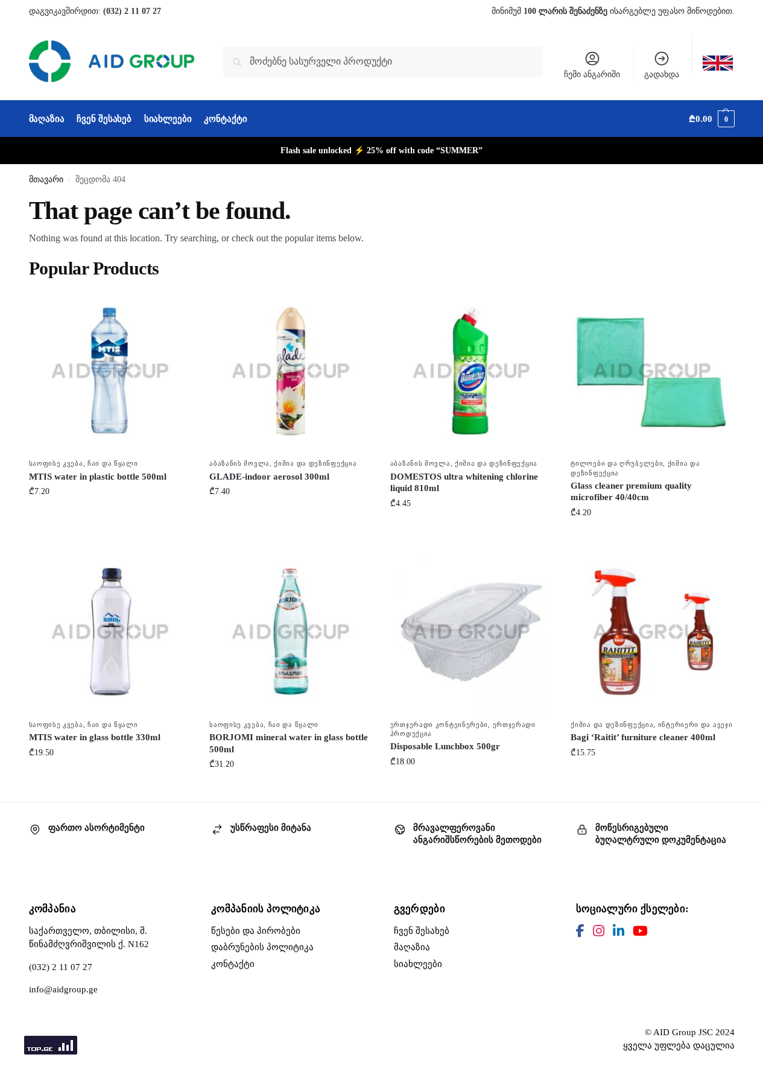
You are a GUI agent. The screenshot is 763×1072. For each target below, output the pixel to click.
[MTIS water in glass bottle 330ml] (110, 631)
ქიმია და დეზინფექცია (315, 463)
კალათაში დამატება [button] (109, 516)
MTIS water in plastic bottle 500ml (97, 476)
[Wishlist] (173, 308)
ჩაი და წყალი (112, 463)
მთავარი (46, 179)
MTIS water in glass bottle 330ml (94, 737)
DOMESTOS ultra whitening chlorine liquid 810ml (464, 482)
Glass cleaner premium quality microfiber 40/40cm (631, 492)
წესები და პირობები (255, 931)
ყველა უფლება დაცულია (679, 1045)
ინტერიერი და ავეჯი (695, 724)
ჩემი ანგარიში (592, 74)
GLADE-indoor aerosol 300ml (269, 476)
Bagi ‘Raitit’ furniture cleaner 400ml (643, 737)
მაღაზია (412, 947)
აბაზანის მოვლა (239, 463)
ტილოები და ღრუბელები (617, 463)
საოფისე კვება (56, 463)
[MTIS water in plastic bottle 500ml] (110, 371)
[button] (711, 119)
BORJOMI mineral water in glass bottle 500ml (288, 743)
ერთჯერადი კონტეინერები (439, 724)
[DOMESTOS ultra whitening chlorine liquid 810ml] (471, 371)
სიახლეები (418, 964)
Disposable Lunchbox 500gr (445, 746)
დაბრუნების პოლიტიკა (262, 947)
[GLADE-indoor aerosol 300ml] (290, 371)
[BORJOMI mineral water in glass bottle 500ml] (290, 631)
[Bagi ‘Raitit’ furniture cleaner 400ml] (652, 631)
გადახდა (661, 74)
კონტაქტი (233, 964)
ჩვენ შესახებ (421, 931)
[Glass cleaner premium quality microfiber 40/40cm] (652, 371)
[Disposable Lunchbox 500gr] (471, 631)
